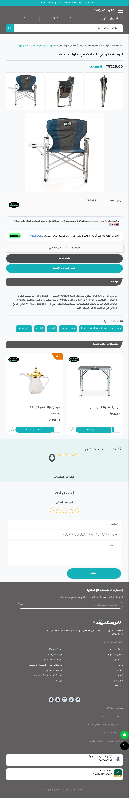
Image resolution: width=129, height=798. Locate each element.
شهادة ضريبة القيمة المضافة (48, 675)
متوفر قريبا (64, 258)
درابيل (120, 665)
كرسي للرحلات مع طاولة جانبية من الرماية (101, 328)
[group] (64, 152)
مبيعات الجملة (55, 655)
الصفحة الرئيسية (110, 46)
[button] (120, 10)
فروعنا (59, 681)
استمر (94, 573)
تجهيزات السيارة (115, 655)
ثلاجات (120, 675)
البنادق (120, 670)
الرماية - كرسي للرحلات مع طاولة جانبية (37, 46)
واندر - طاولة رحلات (48, 407)
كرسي (52, 328)
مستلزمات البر (93, 46)
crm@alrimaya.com (112, 642)
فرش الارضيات (116, 681)
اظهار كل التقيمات (64, 477)
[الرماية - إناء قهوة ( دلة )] (94, 380)
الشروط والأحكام (54, 670)
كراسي (80, 46)
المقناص (118, 660)
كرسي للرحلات (68, 328)
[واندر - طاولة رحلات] (34, 380)
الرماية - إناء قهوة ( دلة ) (105, 407)
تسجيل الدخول (110, 18)
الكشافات (118, 686)
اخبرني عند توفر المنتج (64, 268)
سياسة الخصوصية (53, 660)
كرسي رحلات (24, 328)
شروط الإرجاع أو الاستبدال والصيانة (45, 665)
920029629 (117, 635)
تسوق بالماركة (55, 649)
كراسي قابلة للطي (67, 46)
